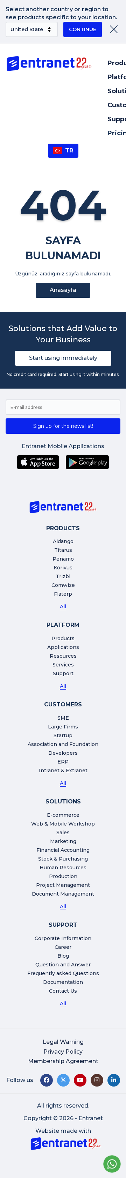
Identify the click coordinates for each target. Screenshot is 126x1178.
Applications (63, 647)
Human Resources (63, 867)
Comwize (63, 585)
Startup (63, 735)
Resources (63, 656)
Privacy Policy (63, 1051)
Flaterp (63, 594)
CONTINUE (82, 29)
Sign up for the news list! (63, 426)
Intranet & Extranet (63, 770)
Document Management (63, 894)
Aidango (63, 541)
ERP (63, 762)
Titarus (63, 550)
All (63, 606)
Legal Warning (63, 1042)
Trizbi (63, 576)
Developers (63, 753)
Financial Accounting (63, 850)
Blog (63, 956)
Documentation (63, 982)
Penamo (63, 559)
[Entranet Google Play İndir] (87, 462)
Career (63, 947)
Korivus (63, 567)
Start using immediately (63, 358)
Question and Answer (63, 964)
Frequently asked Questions (63, 973)
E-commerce (63, 815)
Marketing (63, 841)
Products (63, 638)
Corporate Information (63, 938)
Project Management (63, 885)
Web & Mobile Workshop (63, 824)
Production (63, 876)
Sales (63, 832)
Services (63, 665)
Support (63, 673)
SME (63, 718)
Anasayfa (63, 290)
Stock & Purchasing (63, 859)
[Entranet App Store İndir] (38, 462)
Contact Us (63, 991)
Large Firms (63, 727)
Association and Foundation (63, 744)
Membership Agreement (63, 1061)
